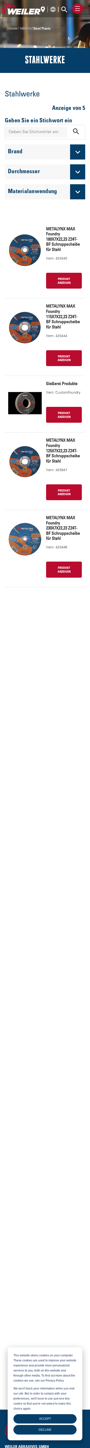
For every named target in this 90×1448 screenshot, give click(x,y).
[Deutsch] (44, 10)
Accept (45, 1418)
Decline (45, 1429)
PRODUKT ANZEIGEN (64, 281)
